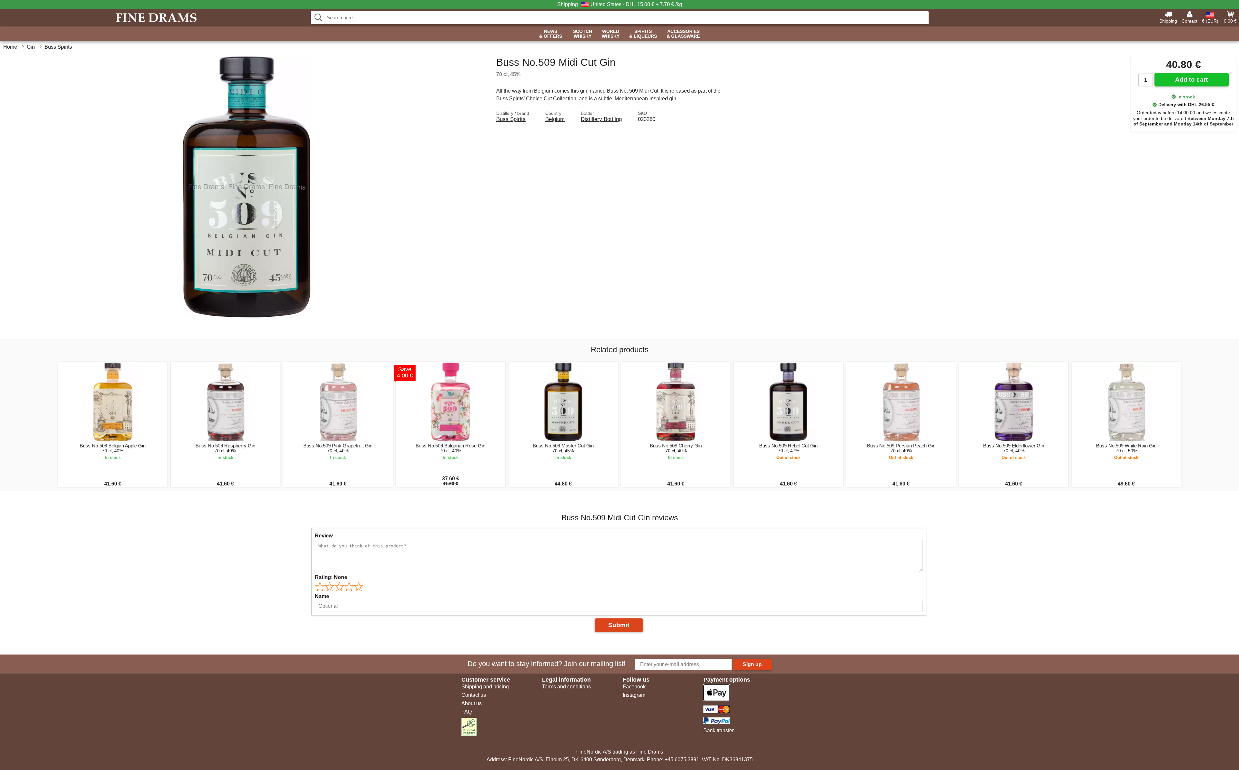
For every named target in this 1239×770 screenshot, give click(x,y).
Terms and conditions (566, 686)
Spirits (643, 34)
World (611, 34)
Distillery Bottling (601, 119)
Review (324, 535)
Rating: (331, 577)
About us (471, 703)
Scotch (582, 34)
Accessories (683, 34)
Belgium (555, 119)
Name (322, 596)
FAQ (466, 712)
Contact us (473, 695)
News (550, 34)
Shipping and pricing (485, 686)
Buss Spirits (511, 119)
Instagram (634, 695)
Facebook (634, 686)
